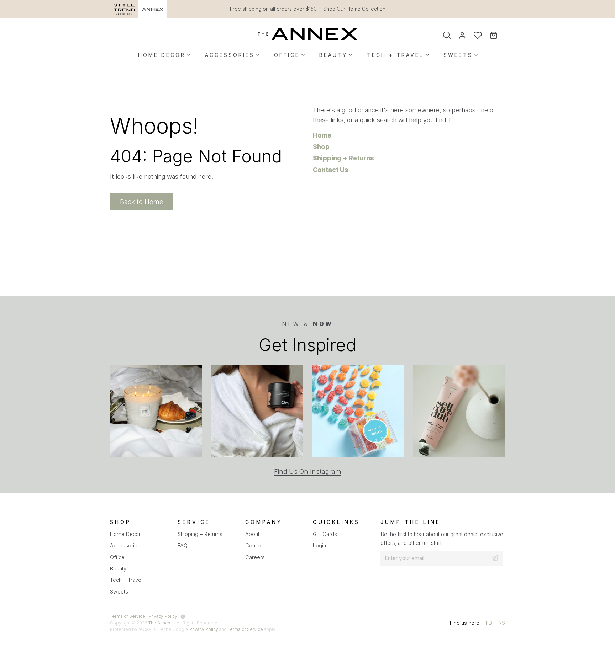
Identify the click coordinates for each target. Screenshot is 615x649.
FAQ (183, 545)
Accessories (229, 55)
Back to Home (141, 201)
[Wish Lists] (478, 35)
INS (501, 624)
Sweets (458, 55)
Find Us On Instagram (307, 471)
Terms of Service (127, 616)
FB (489, 624)
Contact (254, 545)
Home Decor (161, 55)
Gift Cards (325, 534)
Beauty (333, 55)
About (252, 534)
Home (322, 135)
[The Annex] (307, 33)
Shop (321, 146)
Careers (255, 557)
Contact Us (330, 169)
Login (319, 545)
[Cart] (498, 35)
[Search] (447, 35)
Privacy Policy (162, 616)
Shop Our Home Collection (354, 9)
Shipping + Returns (343, 158)
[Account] (462, 35)
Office (287, 55)
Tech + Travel (395, 55)
